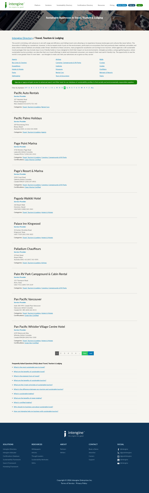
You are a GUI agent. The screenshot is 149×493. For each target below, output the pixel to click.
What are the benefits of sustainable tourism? (30, 380)
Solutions (48, 5)
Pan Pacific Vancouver (27, 299)
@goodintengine (126, 452)
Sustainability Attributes (40, 459)
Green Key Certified (32, 315)
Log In (25, 82)
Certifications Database (11, 456)
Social (120, 444)
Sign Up (17, 82)
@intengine (124, 449)
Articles (34, 452)
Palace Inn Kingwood (27, 223)
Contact (93, 444)
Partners (63, 449)
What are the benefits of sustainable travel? (29, 371)
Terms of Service (67, 483)
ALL (92, 88)
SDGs (34, 463)
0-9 (26, 88)
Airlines (58, 59)
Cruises (102, 63)
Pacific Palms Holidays (28, 118)
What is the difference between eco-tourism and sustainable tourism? (38, 389)
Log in (140, 5)
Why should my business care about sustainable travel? (33, 407)
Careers (91, 456)
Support (91, 459)
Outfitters (103, 69)
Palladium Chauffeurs (27, 249)
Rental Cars (60, 72)
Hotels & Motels (18, 69)
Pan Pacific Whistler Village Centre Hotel (39, 326)
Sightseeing (16, 76)
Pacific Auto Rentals (26, 93)
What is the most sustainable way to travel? (29, 367)
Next (85, 353)
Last (90, 353)
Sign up (131, 5)
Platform (37, 5)
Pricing (112, 5)
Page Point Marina (25, 143)
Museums (59, 69)
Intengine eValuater (9, 452)
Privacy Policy (81, 483)
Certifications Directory (85, 5)
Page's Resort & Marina (28, 171)
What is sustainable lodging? (24, 394)
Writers (62, 452)
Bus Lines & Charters (19, 63)
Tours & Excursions (62, 76)
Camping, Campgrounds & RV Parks (68, 63)
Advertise (92, 452)
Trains (102, 76)
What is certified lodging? (23, 402)
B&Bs (101, 59)
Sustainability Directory (64, 5)
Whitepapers (36, 449)
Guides (102, 66)
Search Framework (9, 463)
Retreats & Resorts (106, 72)
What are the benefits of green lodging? (28, 398)
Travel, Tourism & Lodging (32, 107)
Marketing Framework (10, 466)
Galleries (59, 66)
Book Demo (122, 5)
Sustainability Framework (12, 459)
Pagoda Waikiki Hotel (27, 198)
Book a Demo (93, 449)
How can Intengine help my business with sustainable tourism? (36, 411)
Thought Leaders (37, 456)
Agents (14, 59)
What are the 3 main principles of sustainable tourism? (33, 385)
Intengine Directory (22, 38)
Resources (101, 5)
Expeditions (16, 66)
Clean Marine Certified (33, 160)
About (63, 444)
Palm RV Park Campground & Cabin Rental (40, 274)
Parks (14, 72)
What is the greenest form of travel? (27, 376)
